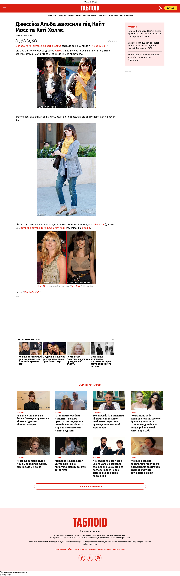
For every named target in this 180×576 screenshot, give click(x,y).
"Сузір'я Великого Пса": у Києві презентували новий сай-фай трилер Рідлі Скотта (144, 34)
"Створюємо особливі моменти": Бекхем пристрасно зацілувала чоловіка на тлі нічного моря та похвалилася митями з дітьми (69, 423)
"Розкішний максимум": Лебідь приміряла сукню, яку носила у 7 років (32, 463)
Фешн (71, 15)
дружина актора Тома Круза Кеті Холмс (44, 227)
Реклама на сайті (63, 549)
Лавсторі (102, 15)
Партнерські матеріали (100, 549)
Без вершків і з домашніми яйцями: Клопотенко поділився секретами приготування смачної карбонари (109, 421)
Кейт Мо (42, 286)
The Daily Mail (98, 45)
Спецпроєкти (126, 15)
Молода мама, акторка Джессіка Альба (38, 45)
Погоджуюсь (6, 574)
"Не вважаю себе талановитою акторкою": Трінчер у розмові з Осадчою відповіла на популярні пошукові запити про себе (146, 423)
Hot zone (113, 15)
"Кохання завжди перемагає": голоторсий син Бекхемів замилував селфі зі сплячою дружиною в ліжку (145, 466)
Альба (58, 50)
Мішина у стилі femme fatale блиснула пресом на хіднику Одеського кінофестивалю (33, 420)
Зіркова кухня (89, 15)
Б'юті (78, 15)
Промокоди (119, 549)
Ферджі (86, 227)
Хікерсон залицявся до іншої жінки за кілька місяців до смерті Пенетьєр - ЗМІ (143, 45)
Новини (132, 26)
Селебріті (51, 15)
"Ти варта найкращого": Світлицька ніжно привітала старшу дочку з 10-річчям (70, 465)
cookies (24, 572)
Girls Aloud (76, 286)
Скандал (62, 15)
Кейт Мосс (98, 224)
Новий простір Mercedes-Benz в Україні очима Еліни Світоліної (144, 57)
